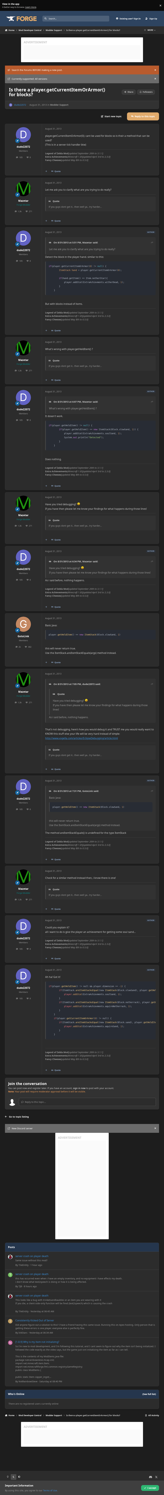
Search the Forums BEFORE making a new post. (37, 70)
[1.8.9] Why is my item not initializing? (37, 1342)
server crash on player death (32, 1256)
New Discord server (22, 1128)
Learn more (6, 5)
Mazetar (23, 201)
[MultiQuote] (46, 171)
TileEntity (24, 1265)
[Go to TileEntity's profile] (10, 1257)
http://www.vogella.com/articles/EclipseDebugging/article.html (81, 738)
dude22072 (20, 104)
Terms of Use (50, 1490)
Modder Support (59, 104)
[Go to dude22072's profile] (10, 105)
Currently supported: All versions (29, 78)
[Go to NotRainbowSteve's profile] (10, 1342)
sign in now (79, 1088)
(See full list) (149, 1394)
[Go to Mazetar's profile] (23, 188)
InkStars (23, 1332)
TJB (20, 1286)
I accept (152, 1487)
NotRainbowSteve (28, 1381)
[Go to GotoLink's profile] (23, 624)
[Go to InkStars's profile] (10, 1321)
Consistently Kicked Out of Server (34, 1320)
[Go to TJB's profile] (10, 1275)
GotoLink (23, 636)
